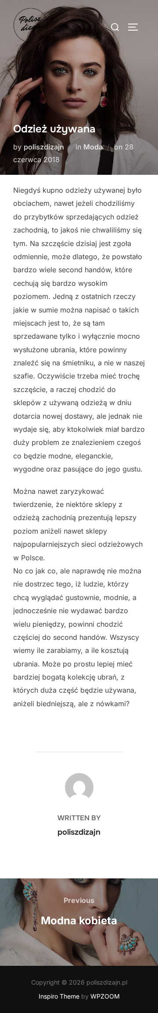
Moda (93, 146)
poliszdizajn (44, 146)
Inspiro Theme (59, 996)
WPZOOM (105, 996)
